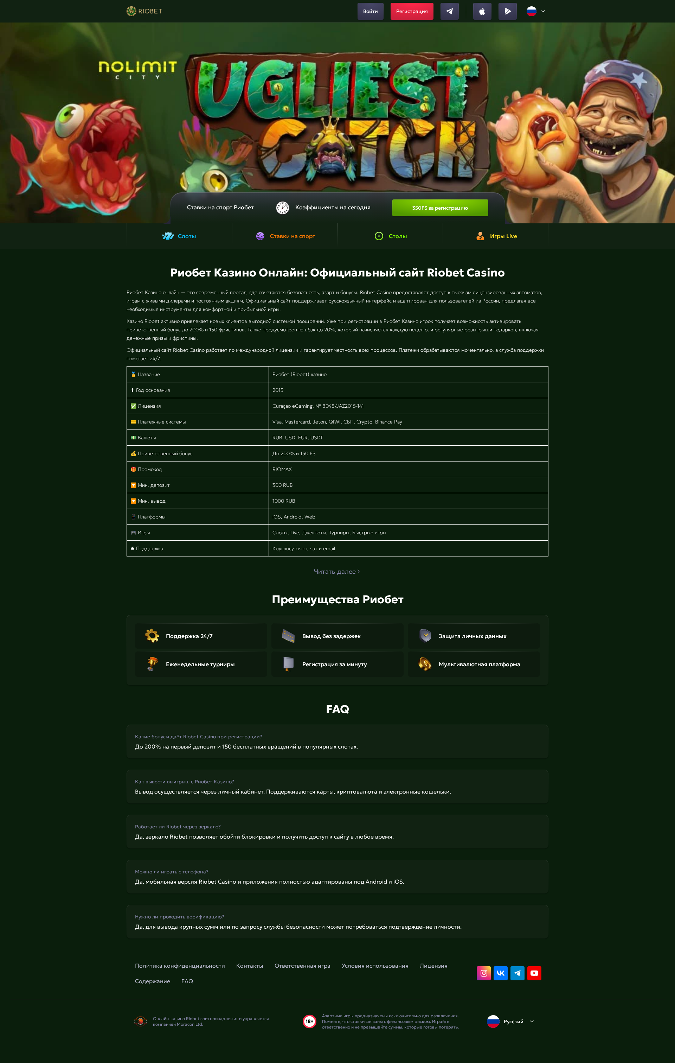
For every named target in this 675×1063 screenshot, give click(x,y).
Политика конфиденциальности (180, 965)
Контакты (249, 965)
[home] (144, 11)
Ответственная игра (302, 965)
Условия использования (375, 965)
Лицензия (434, 965)
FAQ (187, 981)
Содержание (152, 981)
